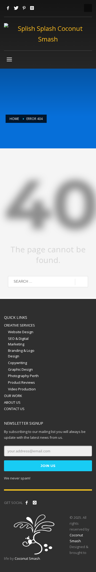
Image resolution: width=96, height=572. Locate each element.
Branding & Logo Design (21, 353)
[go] (81, 281)
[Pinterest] (24, 8)
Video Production (22, 389)
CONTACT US (14, 408)
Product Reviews (21, 382)
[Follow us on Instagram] (35, 503)
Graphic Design (20, 369)
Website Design (20, 331)
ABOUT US (12, 402)
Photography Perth (23, 375)
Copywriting (17, 362)
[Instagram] (32, 8)
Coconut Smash (27, 558)
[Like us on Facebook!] (27, 503)
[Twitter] (16, 8)
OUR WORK (13, 395)
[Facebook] (8, 8)
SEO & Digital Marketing (18, 341)
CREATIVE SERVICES (19, 325)
